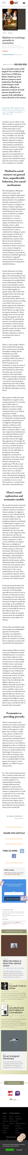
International (6, 1125)
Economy (5, 1121)
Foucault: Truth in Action (17, 987)
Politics (4, 1116)
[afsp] (17, 1093)
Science (5, 1132)
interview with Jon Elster (13, 874)
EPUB (20, 64)
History (4, 1130)
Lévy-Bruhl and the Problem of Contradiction (16, 1010)
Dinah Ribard (6, 991)
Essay (4, 1054)
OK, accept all (9, 1149)
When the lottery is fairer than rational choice (12, 963)
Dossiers (11, 1123)
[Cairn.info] (14, 1099)
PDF (16, 64)
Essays (11, 1116)
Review (4, 33)
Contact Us (18, 1125)
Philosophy (10, 33)
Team (16, 1121)
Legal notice (18, 1118)
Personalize (19, 1149)
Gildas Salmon (14, 1015)
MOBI (24, 64)
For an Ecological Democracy (11, 1057)
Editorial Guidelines (20, 1123)
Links (16, 1130)
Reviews (11, 1118)
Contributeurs (18, 1128)
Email (13, 891)
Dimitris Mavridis (8, 54)
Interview (5, 959)
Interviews (12, 1121)
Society (4, 1118)
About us (17, 1116)
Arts (4, 1123)
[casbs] (10, 1093)
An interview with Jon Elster (13, 968)
